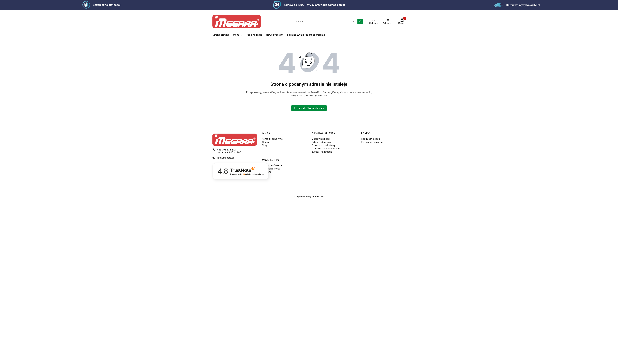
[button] (360, 21)
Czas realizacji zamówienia (326, 148)
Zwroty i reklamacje (322, 151)
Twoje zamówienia (272, 165)
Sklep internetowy (308, 196)
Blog (264, 145)
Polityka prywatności (372, 142)
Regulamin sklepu (370, 138)
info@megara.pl (225, 157)
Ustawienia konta (271, 168)
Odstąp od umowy (321, 142)
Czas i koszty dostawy (323, 145)
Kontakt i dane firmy (272, 138)
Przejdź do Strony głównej (309, 108)
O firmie (266, 142)
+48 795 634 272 (226, 149)
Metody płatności (321, 138)
